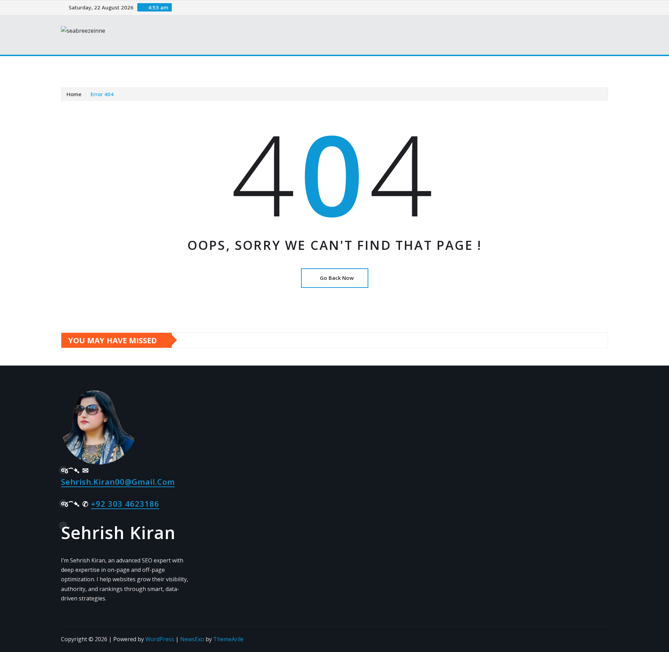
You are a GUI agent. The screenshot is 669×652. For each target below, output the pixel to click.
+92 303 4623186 (125, 503)
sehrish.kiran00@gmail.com (118, 481)
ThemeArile (228, 639)
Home (78, 66)
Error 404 (102, 94)
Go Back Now (337, 277)
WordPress (159, 639)
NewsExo (192, 639)
